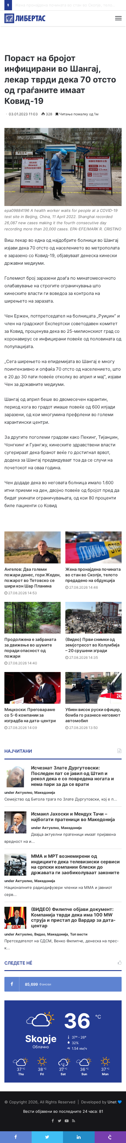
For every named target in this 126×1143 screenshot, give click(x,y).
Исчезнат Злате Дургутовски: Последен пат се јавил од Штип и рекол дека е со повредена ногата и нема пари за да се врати (72, 776)
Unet (112, 1102)
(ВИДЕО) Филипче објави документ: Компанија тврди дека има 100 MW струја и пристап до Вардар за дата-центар (73, 917)
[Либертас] (24, 18)
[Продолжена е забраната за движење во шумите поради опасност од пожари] (32, 618)
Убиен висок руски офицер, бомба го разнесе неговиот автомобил (93, 715)
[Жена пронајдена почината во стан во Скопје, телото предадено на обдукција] (93, 547)
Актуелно (23, 792)
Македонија (44, 792)
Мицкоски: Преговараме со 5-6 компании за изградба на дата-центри (30, 715)
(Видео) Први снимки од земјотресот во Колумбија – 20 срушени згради (92, 645)
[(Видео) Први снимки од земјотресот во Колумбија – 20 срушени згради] (93, 618)
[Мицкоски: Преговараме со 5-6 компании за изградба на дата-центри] (32, 688)
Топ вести (78, 934)
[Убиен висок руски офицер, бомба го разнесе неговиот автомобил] (93, 688)
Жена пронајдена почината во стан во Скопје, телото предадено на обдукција (93, 575)
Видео (39, 934)
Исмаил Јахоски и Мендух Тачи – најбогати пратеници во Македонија (73, 816)
